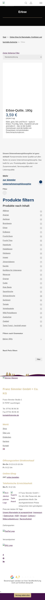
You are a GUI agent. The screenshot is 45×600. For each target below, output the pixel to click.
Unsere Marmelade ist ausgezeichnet (17, 512)
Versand (23, 516)
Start (4, 37)
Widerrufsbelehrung (10, 519)
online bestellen (13, 477)
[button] (41, 3)
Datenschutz (9, 516)
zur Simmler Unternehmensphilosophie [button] (17, 182)
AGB (17, 516)
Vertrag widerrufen (22, 595)
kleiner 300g (7, 339)
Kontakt (6, 446)
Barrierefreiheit (26, 519)
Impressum (37, 512)
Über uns (6, 433)
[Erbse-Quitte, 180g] (22, 85)
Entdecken (7, 437)
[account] (30, 3)
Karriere (6, 441)
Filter (38, 359)
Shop (5, 429)
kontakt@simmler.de (11, 415)
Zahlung (31, 516)
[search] (26, 3)
